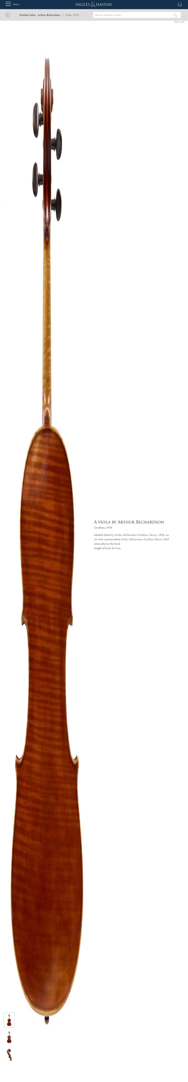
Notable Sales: (27, 15)
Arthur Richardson (49, 15)
